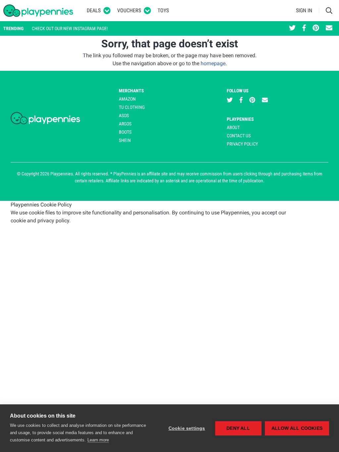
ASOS (124, 115)
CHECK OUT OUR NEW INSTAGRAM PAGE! (70, 28)
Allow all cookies (296, 428)
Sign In (304, 10)
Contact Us (239, 135)
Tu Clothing (132, 107)
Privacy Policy (242, 144)
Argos (125, 123)
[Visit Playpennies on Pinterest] (315, 28)
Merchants (131, 90)
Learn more (98, 439)
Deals (94, 10)
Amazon (127, 99)
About (233, 127)
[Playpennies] (38, 10)
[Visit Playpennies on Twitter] (292, 28)
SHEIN (125, 140)
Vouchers (129, 10)
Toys (163, 10)
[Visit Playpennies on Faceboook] (304, 28)
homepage (213, 63)
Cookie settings (187, 428)
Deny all (238, 428)
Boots (125, 132)
